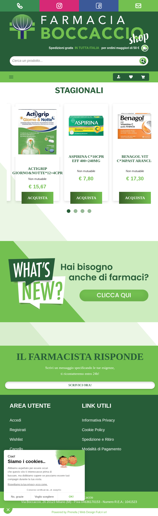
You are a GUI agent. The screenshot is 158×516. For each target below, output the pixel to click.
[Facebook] (98, 6)
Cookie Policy (93, 430)
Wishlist (16, 439)
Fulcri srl (101, 512)
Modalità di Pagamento (101, 449)
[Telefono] (20, 6)
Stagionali (79, 90)
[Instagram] (59, 6)
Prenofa (72, 512)
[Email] (138, 6)
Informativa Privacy (98, 420)
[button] (69, 211)
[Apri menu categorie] (11, 77)
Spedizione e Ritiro (98, 439)
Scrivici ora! (80, 385)
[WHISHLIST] (131, 77)
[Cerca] (143, 61)
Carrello (16, 449)
